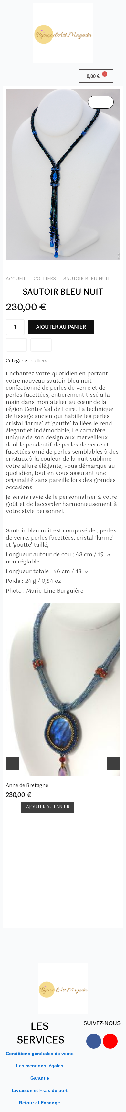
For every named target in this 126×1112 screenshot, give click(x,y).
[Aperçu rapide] (16, 807)
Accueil (16, 279)
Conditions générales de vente (40, 1053)
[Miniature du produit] (101, 102)
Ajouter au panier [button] (47, 807)
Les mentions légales (39, 1065)
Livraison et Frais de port (40, 1090)
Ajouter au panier (61, 327)
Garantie (39, 1078)
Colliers (45, 279)
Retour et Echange (39, 1102)
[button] (31, 76)
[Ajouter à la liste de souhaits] (16, 345)
